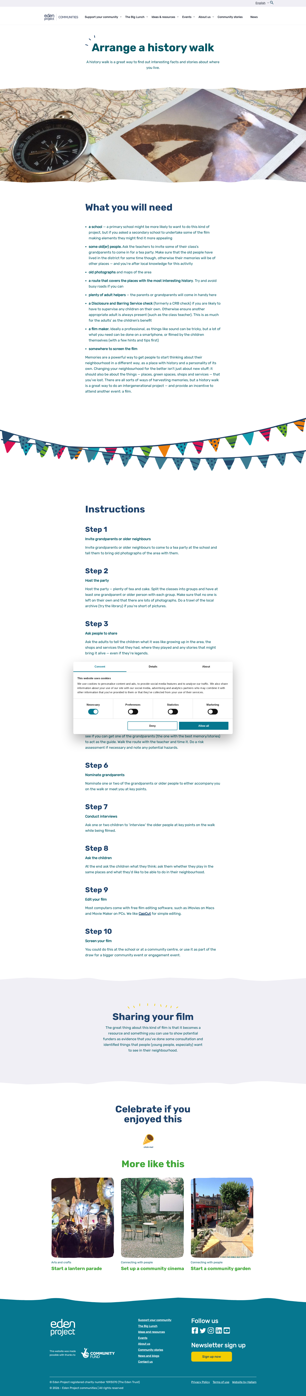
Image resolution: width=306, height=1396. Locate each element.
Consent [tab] (100, 666)
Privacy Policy (200, 1382)
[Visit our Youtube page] (227, 1330)
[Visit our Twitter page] (203, 1330)
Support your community (154, 1320)
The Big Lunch (147, 1326)
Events (142, 1338)
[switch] (133, 711)
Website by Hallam (244, 1382)
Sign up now (211, 1357)
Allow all (203, 725)
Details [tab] (153, 666)
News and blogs (148, 1356)
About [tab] (206, 666)
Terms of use (221, 1382)
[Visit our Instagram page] (211, 1330)
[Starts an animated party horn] (153, 1136)
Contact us (145, 1361)
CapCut (145, 913)
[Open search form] (272, 3)
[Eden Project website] (65, 1331)
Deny (152, 725)
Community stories (150, 1349)
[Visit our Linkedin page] (219, 1330)
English (260, 3)
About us (144, 1344)
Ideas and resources (151, 1332)
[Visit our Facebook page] (195, 1330)
